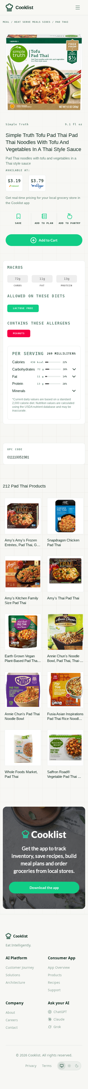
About (10, 1012)
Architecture (15, 982)
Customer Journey (20, 967)
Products (55, 975)
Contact (12, 1027)
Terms (47, 1065)
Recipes (54, 982)
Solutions (13, 975)
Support (54, 990)
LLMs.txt (13, 1065)
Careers (12, 1020)
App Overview (59, 967)
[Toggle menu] (77, 7)
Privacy (30, 1065)
